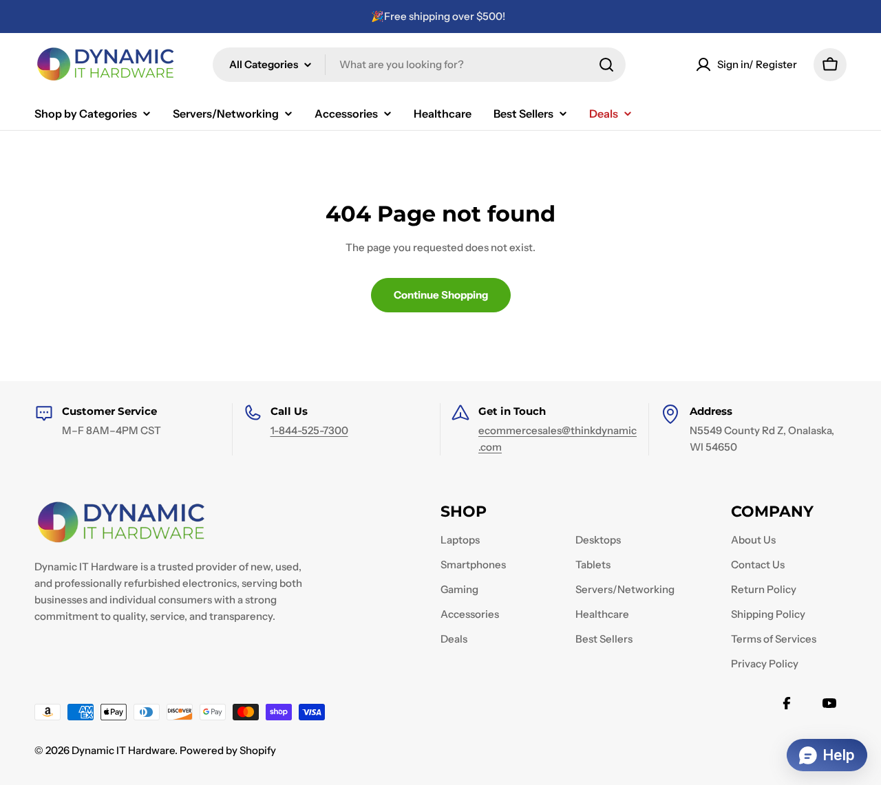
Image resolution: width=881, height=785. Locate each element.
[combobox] (419, 64)
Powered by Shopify (228, 750)
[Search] (606, 64)
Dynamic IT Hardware (123, 750)
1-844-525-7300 (309, 430)
